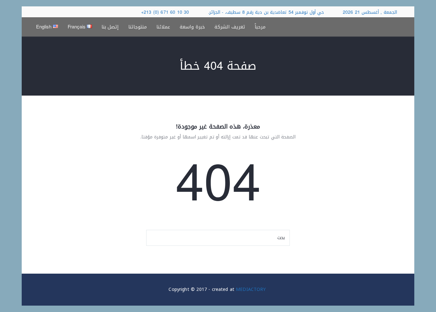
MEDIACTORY (251, 289)
